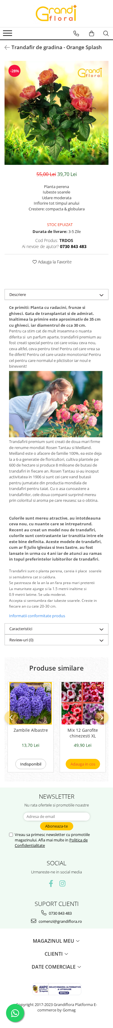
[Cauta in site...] (106, 33)
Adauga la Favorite (54, 262)
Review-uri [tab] (21, 640)
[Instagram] (62, 883)
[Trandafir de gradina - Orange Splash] (56, 113)
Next (103, 119)
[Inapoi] (4, 47)
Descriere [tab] (17, 294)
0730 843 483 (60, 913)
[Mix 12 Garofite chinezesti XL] (82, 703)
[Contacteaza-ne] (76, 33)
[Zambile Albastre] (30, 703)
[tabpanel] (56, 113)
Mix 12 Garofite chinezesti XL (82, 733)
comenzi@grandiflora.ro (60, 921)
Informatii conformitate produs (37, 615)
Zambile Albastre (31, 730)
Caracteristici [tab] (20, 628)
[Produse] (8, 34)
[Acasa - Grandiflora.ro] (57, 13)
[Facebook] (51, 883)
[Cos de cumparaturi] (91, 33)
